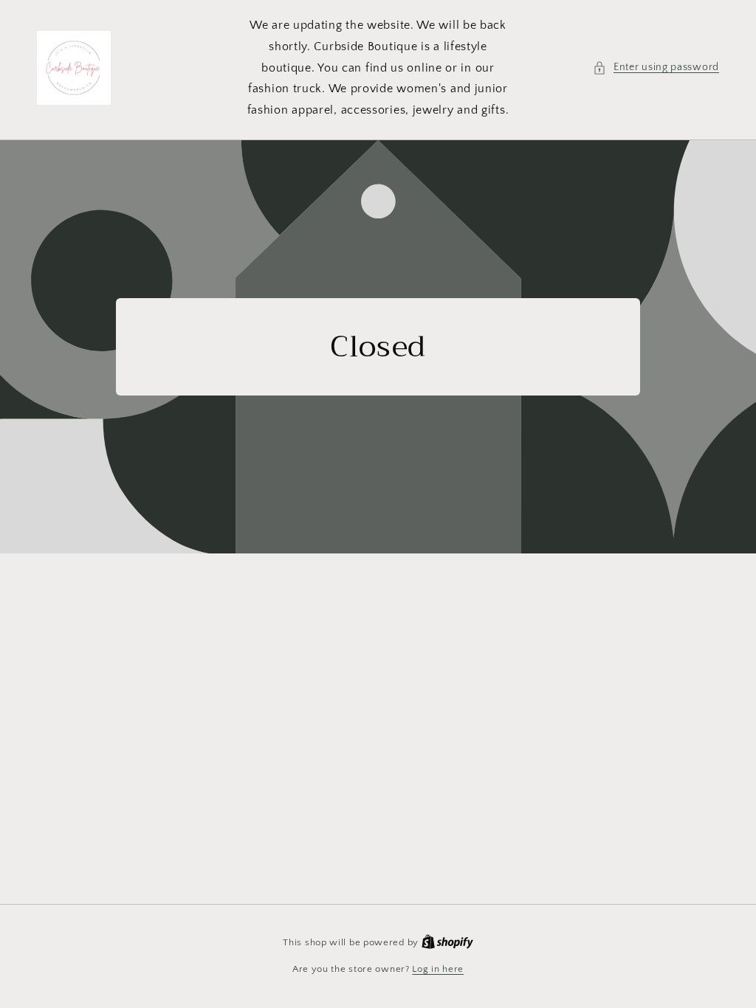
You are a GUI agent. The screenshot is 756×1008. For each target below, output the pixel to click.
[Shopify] (447, 942)
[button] (656, 67)
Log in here (438, 969)
